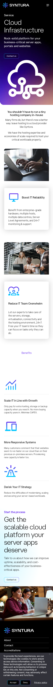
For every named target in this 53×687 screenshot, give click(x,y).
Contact (8, 645)
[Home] (16, 5)
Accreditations (12, 650)
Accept (13, 682)
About (7, 640)
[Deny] (49, 654)
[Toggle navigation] (47, 5)
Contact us (11, 56)
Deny (25, 682)
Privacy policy (40, 682)
